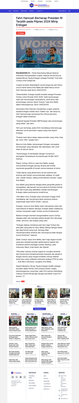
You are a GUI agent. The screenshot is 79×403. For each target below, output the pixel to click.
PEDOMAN (32, 383)
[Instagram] (12, 377)
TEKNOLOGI (47, 386)
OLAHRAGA (47, 384)
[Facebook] (20, 377)
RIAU (10, 11)
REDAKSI (31, 380)
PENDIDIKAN (24, 11)
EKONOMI (46, 381)
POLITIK (46, 378)
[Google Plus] (24, 377)
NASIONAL (16, 11)
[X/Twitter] (16, 377)
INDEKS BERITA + (62, 11)
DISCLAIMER (32, 385)
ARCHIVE (46, 389)
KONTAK (31, 388)
